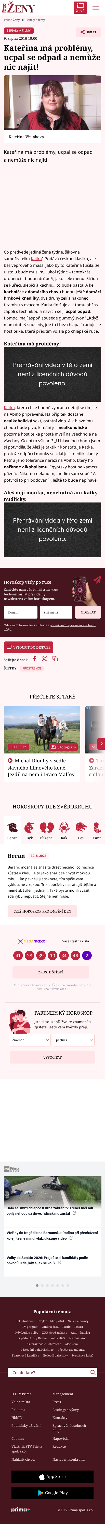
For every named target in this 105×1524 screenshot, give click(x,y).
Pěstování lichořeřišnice (37, 1349)
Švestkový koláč (82, 1355)
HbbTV (16, 1417)
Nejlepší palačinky (55, 1355)
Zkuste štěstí (50, 972)
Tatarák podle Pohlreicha (44, 1344)
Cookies (17, 1438)
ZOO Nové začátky (54, 1332)
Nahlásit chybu (23, 1459)
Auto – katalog (80, 1332)
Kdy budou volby (26, 1332)
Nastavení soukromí (68, 1459)
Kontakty (59, 1417)
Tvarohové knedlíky (25, 1355)
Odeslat (88, 612)
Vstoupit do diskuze (31, 647)
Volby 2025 (57, 1338)
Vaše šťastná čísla (75, 941)
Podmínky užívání (26, 1425)
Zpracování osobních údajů (69, 1428)
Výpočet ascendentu (71, 1349)
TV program (30, 1327)
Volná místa (20, 1402)
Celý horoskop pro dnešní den (42, 911)
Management (62, 1394)
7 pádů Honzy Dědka (33, 1338)
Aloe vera (71, 1344)
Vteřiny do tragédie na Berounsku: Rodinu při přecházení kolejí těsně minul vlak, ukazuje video (52, 1235)
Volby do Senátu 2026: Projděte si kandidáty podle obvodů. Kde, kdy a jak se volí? (47, 1260)
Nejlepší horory (78, 1321)
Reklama (18, 1409)
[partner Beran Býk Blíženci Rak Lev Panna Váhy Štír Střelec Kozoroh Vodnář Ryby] (74, 1040)
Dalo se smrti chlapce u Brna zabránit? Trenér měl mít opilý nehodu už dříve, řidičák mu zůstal (50, 1210)
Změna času (50, 1327)
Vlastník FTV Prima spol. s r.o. (26, 1449)
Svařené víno (77, 1338)
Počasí (78, 1327)
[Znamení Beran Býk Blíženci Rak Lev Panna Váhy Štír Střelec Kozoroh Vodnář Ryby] (56, 612)
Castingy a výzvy (65, 1409)
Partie (66, 1327)
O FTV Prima (21, 1394)
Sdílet (86, 33)
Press (56, 1402)
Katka (36, 258)
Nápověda (60, 1438)
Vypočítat (52, 1057)
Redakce (59, 1446)
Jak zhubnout (26, 1321)
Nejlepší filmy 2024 (51, 1321)
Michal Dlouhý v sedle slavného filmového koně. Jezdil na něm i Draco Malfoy (41, 767)
